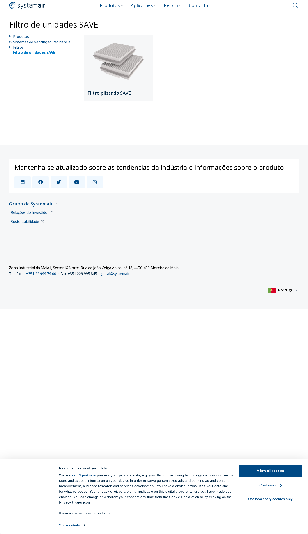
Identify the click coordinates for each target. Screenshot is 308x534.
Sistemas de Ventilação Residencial (42, 42)
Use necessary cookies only (270, 499)
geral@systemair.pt (117, 273)
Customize (267, 485)
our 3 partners (84, 475)
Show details (69, 525)
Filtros (18, 47)
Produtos (110, 5)
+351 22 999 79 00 (41, 273)
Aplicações (142, 5)
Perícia (171, 5)
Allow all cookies (270, 471)
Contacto (198, 5)
